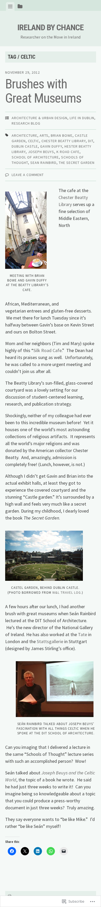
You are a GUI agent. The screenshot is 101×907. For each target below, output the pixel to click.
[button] (44, 556)
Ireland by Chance (50, 27)
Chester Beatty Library (63, 141)
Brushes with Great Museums (43, 91)
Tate (82, 634)
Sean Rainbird (43, 162)
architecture (24, 135)
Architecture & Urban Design (39, 118)
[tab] (10, 6)
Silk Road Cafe (47, 350)
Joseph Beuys (41, 151)
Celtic (33, 141)
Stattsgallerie (50, 641)
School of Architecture (35, 157)
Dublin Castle (25, 146)
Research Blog (26, 123)
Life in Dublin (82, 118)
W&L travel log (66, 592)
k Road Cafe (68, 151)
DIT (90, 141)
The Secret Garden (77, 162)
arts (44, 135)
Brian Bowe (62, 135)
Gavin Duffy (51, 146)
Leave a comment (28, 174)
